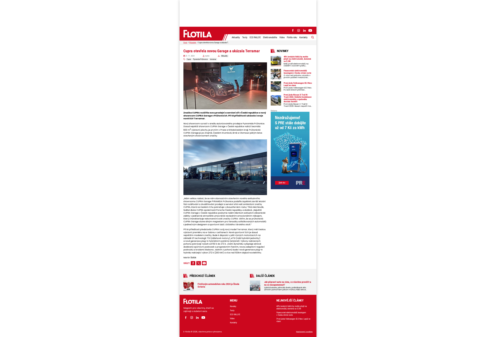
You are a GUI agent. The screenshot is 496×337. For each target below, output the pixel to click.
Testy (244, 37)
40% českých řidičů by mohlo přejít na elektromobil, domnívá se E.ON (291, 307)
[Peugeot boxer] (292, 150)
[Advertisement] (248, 13)
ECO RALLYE (255, 37)
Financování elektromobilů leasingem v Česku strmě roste (291, 313)
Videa (282, 37)
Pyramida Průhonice (200, 59)
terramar (213, 59)
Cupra (189, 59)
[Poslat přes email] (204, 263)
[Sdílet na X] (198, 263)
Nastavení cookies (304, 331)
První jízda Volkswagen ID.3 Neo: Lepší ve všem (293, 320)
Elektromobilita (270, 37)
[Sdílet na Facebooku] (193, 263)
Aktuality (236, 37)
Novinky (233, 306)
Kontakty (303, 37)
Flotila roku (292, 37)
